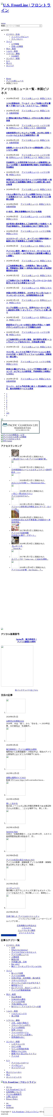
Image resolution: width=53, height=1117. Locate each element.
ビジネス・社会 (13, 34)
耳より (9, 63)
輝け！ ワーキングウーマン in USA (26, 966)
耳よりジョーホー (14, 1072)
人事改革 (15, 957)
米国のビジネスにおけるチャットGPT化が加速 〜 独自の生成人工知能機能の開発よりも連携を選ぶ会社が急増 (29, 182)
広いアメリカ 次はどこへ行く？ (25, 988)
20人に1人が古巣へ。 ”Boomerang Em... (28, 483)
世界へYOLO (17, 1030)
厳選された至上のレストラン (23, 1054)
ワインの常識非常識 (20, 1049)
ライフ (9, 42)
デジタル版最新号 (14, 1094)
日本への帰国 (17, 46)
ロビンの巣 (16, 1046)
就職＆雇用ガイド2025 (16, 778)
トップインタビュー (20, 37)
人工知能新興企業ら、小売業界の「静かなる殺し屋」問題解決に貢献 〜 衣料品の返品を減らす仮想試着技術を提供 (29, 268)
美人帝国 (15, 1016)
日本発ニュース (30, 157)
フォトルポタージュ (20, 1032)
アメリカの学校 (18, 1002)
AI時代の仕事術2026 (15, 721)
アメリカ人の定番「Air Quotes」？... (27, 570)
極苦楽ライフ (17, 985)
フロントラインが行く (21, 1025)
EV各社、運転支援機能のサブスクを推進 (24, 212)
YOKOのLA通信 (18, 999)
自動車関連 (14, 113)
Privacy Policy (12, 1099)
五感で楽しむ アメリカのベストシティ (22, 916)
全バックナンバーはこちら (26, 690)
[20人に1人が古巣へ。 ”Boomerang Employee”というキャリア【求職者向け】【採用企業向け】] (15, 480)
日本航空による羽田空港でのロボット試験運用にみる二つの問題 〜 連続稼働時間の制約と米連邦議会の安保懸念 (29, 164)
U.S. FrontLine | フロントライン (25, 1112)
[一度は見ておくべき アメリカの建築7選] (15, 457)
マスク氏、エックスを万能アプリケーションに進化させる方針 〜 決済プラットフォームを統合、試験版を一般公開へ (29, 354)
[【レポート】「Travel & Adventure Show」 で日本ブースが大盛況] (15, 544)
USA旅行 (15, 56)
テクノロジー (17, 39)
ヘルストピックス (19, 1014)
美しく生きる (12, 803)
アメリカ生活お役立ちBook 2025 (20, 860)
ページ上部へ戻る (8, 935)
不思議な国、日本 (19, 962)
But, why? (15, 964)
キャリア (10, 66)
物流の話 (15, 959)
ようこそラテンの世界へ (22, 1035)
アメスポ (15, 1056)
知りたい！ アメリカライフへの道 (26, 1007)
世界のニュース (16, 128)
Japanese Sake (12, 832)
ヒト (8, 61)
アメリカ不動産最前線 (21, 990)
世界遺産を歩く (18, 1037)
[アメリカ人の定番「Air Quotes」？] (15, 567)
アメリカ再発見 (18, 1028)
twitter (8, 1105)
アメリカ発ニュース (15, 81)
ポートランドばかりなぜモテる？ (25, 983)
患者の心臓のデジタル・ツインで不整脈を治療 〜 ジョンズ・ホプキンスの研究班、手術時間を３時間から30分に (29, 371)
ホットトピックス (14, 1077)
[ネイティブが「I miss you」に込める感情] (15, 557)
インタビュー (17, 1065)
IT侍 (13, 948)
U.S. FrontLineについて (16, 1089)
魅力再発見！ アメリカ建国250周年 (21, 749)
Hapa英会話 (16, 997)
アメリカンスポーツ (20, 1063)
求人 (8, 1075)
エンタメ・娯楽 (13, 58)
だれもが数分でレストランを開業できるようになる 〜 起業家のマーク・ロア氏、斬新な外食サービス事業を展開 (28, 196)
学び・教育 (11, 49)
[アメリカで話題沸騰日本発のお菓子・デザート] (15, 530)
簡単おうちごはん (19, 1051)
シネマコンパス (18, 1044)
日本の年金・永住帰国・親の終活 (25, 978)
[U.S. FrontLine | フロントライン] (26, 10)
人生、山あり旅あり (20, 1023)
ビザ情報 (15, 44)
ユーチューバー (13, 888)
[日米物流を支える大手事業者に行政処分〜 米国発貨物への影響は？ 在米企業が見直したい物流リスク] (15, 517)
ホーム (9, 1087)
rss (7, 1103)
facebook (10, 1107)
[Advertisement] (27, 19)
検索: (3, 26)
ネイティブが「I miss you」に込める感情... (29, 559)
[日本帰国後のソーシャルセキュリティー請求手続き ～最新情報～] (15, 467)
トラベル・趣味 (13, 54)
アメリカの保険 (18, 976)
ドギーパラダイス (19, 980)
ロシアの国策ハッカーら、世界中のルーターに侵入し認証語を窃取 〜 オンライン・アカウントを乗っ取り (29, 310)
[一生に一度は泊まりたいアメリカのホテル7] (15, 491)
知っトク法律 (17, 973)
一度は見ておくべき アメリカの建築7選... (29, 459)
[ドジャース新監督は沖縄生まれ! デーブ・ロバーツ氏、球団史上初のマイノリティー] (15, 504)
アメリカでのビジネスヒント (23, 952)
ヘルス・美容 (12, 51)
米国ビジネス (46, 98)
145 (7, 413)
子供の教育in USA (19, 1004)
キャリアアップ (18, 1068)
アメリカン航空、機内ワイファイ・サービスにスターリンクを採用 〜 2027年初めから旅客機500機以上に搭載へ (28, 253)
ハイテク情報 (45, 217)
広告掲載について (14, 1092)
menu (3, 23)
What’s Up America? (19, 950)
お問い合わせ (12, 1097)
